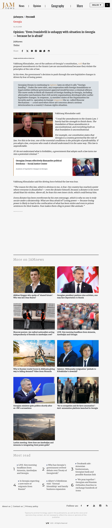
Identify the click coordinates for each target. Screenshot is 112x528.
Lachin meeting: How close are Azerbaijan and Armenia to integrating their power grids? (33, 443)
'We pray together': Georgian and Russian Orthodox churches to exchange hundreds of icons (86, 485)
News (21, 6)
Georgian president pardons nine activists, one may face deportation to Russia (77, 296)
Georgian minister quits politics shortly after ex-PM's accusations (32, 407)
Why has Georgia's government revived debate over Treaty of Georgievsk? (57, 469)
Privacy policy (31, 506)
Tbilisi (16, 45)
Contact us (18, 506)
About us (6, 506)
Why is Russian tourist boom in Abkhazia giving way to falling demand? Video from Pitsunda (34, 370)
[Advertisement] (56, 234)
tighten (53, 85)
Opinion (37, 6)
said (80, 63)
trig (55, 100)
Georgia (17, 21)
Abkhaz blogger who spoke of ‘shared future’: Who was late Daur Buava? (33, 296)
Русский (30, 16)
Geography (57, 5)
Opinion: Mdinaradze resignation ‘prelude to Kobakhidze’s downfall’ (76, 370)
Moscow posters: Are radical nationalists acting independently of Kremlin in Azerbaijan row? (33, 333)
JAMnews (17, 41)
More (80, 5)
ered (60, 100)
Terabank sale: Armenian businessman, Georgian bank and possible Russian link (85, 469)
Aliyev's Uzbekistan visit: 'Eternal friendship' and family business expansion (57, 485)
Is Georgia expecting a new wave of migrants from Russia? (28, 485)
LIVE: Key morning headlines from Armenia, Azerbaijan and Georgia (76, 333)
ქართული (18, 16)
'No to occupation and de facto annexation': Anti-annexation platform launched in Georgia (77, 407)
